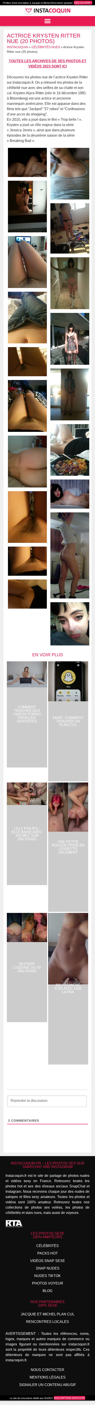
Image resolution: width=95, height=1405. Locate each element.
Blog (47, 1291)
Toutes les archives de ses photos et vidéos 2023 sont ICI (47, 63)
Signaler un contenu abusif (47, 1385)
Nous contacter (47, 1370)
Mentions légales (48, 1377)
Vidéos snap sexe (47, 1261)
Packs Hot (47, 1253)
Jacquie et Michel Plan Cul (47, 1314)
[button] (48, 21)
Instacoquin (17, 47)
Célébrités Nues (46, 47)
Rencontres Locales (47, 1322)
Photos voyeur (47, 1283)
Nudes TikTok (47, 1276)
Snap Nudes (47, 1268)
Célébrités (47, 1246)
